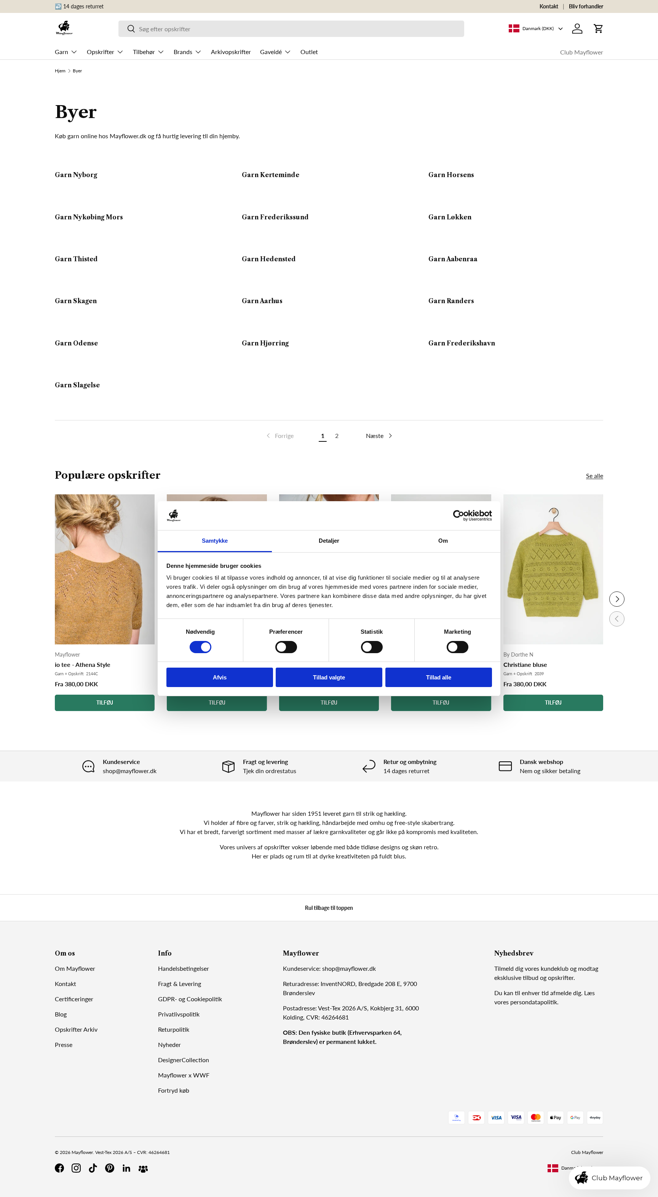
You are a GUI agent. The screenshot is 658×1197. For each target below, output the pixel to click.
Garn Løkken (449, 217)
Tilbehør (144, 51)
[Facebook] (59, 1168)
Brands (183, 51)
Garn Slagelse (77, 385)
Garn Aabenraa (453, 259)
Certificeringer (74, 998)
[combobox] (291, 29)
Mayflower (82, 1152)
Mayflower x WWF (183, 1075)
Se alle (594, 475)
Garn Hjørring (265, 343)
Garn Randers (451, 301)
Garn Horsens (451, 175)
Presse (63, 1044)
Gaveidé (271, 51)
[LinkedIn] (126, 1168)
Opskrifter (100, 51)
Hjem (60, 71)
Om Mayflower (75, 968)
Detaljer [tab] (329, 540)
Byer (77, 71)
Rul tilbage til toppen (329, 908)
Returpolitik (173, 1029)
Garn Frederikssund (275, 217)
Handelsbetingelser (183, 968)
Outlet (309, 51)
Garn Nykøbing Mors (89, 217)
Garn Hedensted (269, 259)
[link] (279, 435)
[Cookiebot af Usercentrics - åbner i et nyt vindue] (458, 515)
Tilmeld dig (508, 968)
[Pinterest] (109, 1168)
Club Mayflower (581, 52)
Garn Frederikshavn (461, 343)
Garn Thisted (76, 259)
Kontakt (549, 6)
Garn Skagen (76, 301)
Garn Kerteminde (270, 175)
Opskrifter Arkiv (76, 1029)
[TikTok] (92, 1168)
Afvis (220, 677)
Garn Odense (76, 343)
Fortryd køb (173, 1090)
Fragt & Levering (179, 983)
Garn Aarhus (262, 301)
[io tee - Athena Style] (105, 569)
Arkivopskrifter (231, 51)
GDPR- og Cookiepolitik (190, 998)
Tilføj (104, 702)
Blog (61, 1014)
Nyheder (169, 1044)
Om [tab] (443, 540)
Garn (61, 51)
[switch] (286, 647)
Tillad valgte (329, 677)
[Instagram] (76, 1168)
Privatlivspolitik (179, 1014)
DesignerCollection (183, 1059)
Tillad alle (438, 677)
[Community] (143, 1168)
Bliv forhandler (586, 6)
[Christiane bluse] (553, 569)
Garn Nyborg (76, 175)
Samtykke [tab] (215, 540)
